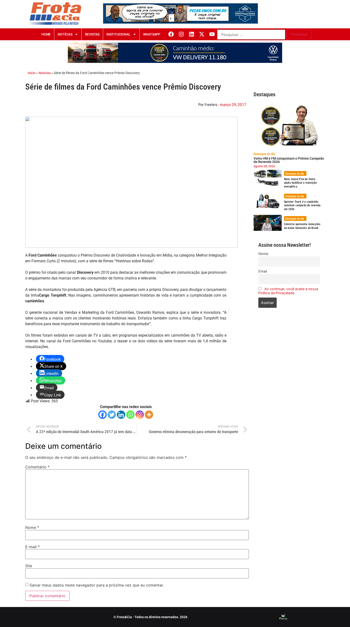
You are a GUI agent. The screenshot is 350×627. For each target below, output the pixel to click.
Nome (32, 527)
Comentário (37, 467)
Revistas (92, 34)
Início (31, 73)
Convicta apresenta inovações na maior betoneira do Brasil (302, 226)
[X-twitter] (202, 34)
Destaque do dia (264, 154)
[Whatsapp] (130, 414)
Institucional (118, 34)
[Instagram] (181, 34)
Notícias (65, 34)
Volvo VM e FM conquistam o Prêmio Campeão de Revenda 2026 (289, 160)
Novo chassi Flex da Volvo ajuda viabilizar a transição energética (300, 182)
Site (28, 566)
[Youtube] (212, 34)
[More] (149, 414)
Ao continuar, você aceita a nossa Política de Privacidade (288, 291)
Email (262, 271)
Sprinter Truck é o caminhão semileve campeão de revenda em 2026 (302, 205)
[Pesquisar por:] (251, 35)
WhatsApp (151, 34)
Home (46, 34)
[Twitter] (112, 414)
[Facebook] (171, 34)
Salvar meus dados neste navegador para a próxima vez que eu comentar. (97, 585)
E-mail (32, 547)
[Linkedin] (191, 34)
